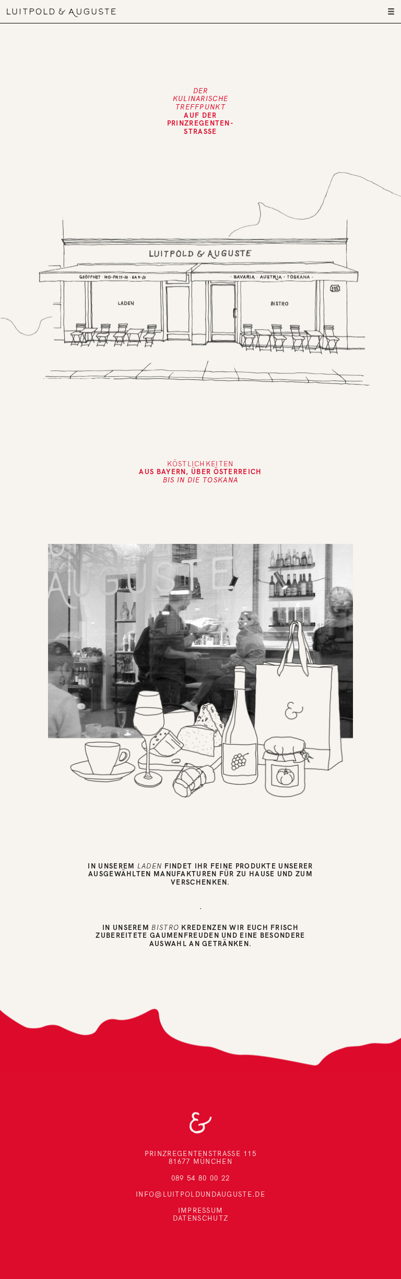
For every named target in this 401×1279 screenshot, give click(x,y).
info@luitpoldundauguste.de (200, 1194)
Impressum (200, 1210)
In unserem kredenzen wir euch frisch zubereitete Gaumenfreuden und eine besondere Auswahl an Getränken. (200, 935)
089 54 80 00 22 (200, 1178)
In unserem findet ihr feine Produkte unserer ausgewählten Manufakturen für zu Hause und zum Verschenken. (200, 874)
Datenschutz (200, 1218)
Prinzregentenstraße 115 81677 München (200, 1157)
